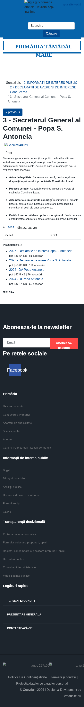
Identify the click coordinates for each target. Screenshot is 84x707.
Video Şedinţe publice (16, 575)
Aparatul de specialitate (17, 422)
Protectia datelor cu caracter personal (42, 683)
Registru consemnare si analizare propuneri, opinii (34, 550)
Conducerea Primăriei (16, 414)
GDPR (7, 511)
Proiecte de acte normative (19, 534)
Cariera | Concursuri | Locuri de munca (27, 447)
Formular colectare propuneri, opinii (25, 542)
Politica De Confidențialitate (27, 677)
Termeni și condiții (63, 677)
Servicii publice (12, 431)
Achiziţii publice (12, 486)
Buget (6, 470)
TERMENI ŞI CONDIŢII (21, 600)
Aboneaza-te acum (64, 345)
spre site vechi (72, 4)
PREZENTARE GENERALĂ (24, 614)
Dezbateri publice (13, 559)
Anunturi (8, 439)
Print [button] (8, 152)
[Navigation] (76, 61)
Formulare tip (11, 503)
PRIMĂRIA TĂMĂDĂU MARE (44, 51)
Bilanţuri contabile (14, 478)
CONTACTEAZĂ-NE (19, 628)
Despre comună (13, 406)
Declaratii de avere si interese (21, 495)
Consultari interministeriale (19, 567)
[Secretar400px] (34, 145)
